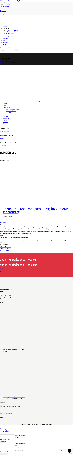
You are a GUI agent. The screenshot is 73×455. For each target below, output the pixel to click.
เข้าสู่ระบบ (6, 430)
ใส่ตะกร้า (5, 219)
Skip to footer (20, 1)
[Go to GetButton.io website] (69, 453)
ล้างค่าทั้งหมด (3, 222)
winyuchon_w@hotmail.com (7, 413)
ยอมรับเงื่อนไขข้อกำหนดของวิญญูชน (10, 452)
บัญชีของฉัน (3, 11)
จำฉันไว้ (9, 440)
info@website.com (5, 131)
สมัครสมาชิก (7, 432)
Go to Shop (3, 146)
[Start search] (16, 50)
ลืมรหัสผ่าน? (3, 440)
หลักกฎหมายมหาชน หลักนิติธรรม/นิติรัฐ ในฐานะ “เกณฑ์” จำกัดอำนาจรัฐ (36, 210)
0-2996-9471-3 (4, 417)
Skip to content (4, 1)
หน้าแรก (2, 62)
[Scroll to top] (1, 428)
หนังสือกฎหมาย (7, 62)
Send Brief (3, 138)
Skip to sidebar (12, 1)
